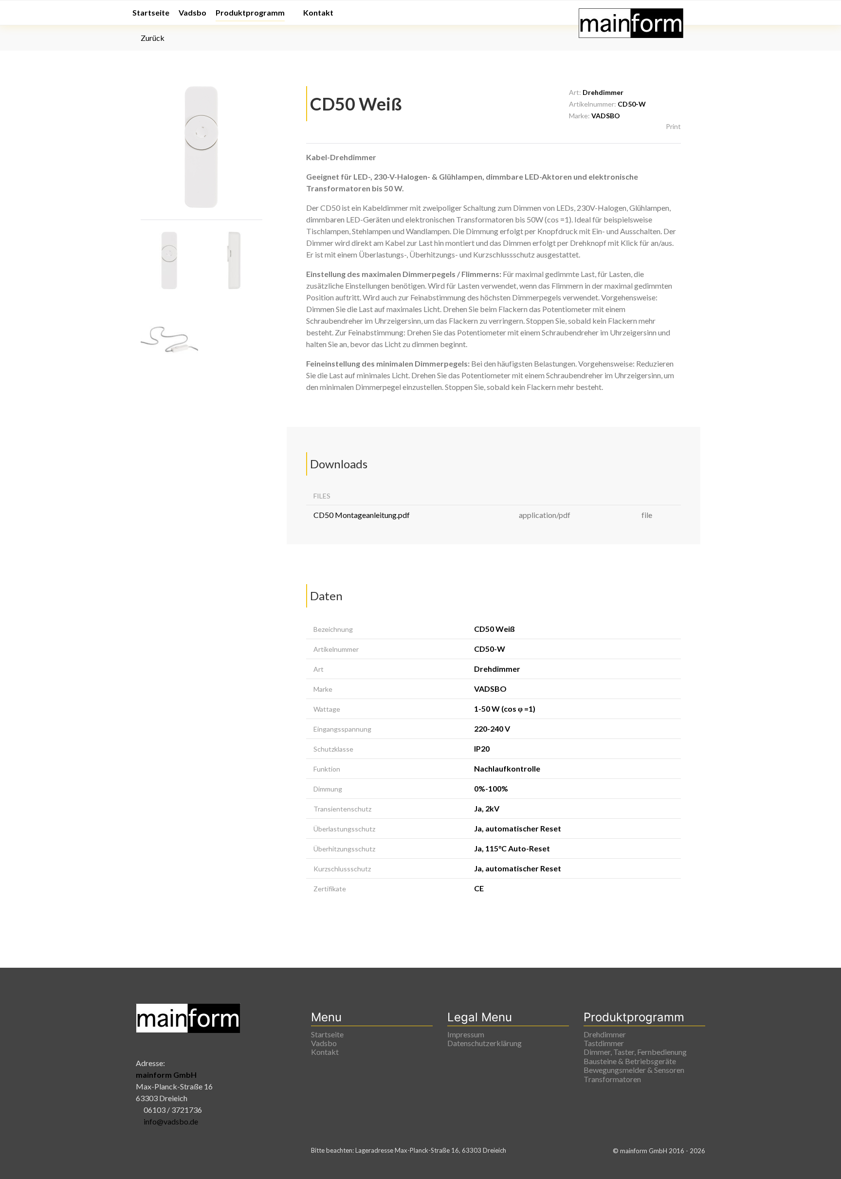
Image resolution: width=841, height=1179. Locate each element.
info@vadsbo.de (171, 1121)
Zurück (152, 37)
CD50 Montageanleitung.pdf (361, 514)
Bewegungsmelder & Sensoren (634, 1070)
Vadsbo (324, 1043)
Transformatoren (612, 1079)
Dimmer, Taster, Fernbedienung (635, 1052)
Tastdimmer (604, 1043)
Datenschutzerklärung (484, 1043)
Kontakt (325, 1052)
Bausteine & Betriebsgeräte (630, 1061)
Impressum (465, 1034)
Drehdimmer (605, 1034)
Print (672, 126)
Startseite (327, 1034)
